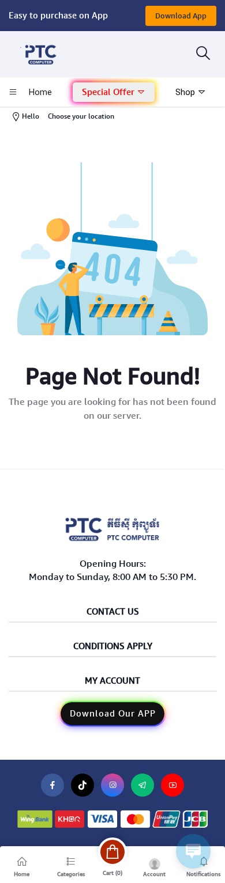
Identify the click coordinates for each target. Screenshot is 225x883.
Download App (181, 16)
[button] (113, 92)
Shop (186, 92)
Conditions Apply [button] (112, 646)
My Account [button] (112, 681)
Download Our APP (113, 713)
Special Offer (109, 92)
